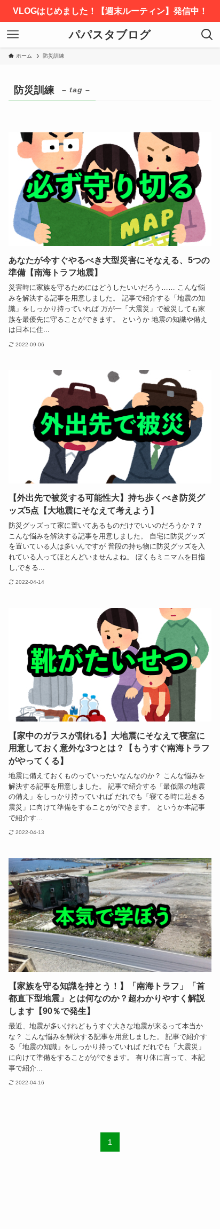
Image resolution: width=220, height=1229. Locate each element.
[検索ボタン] (207, 34)
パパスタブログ (110, 35)
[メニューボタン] (13, 34)
